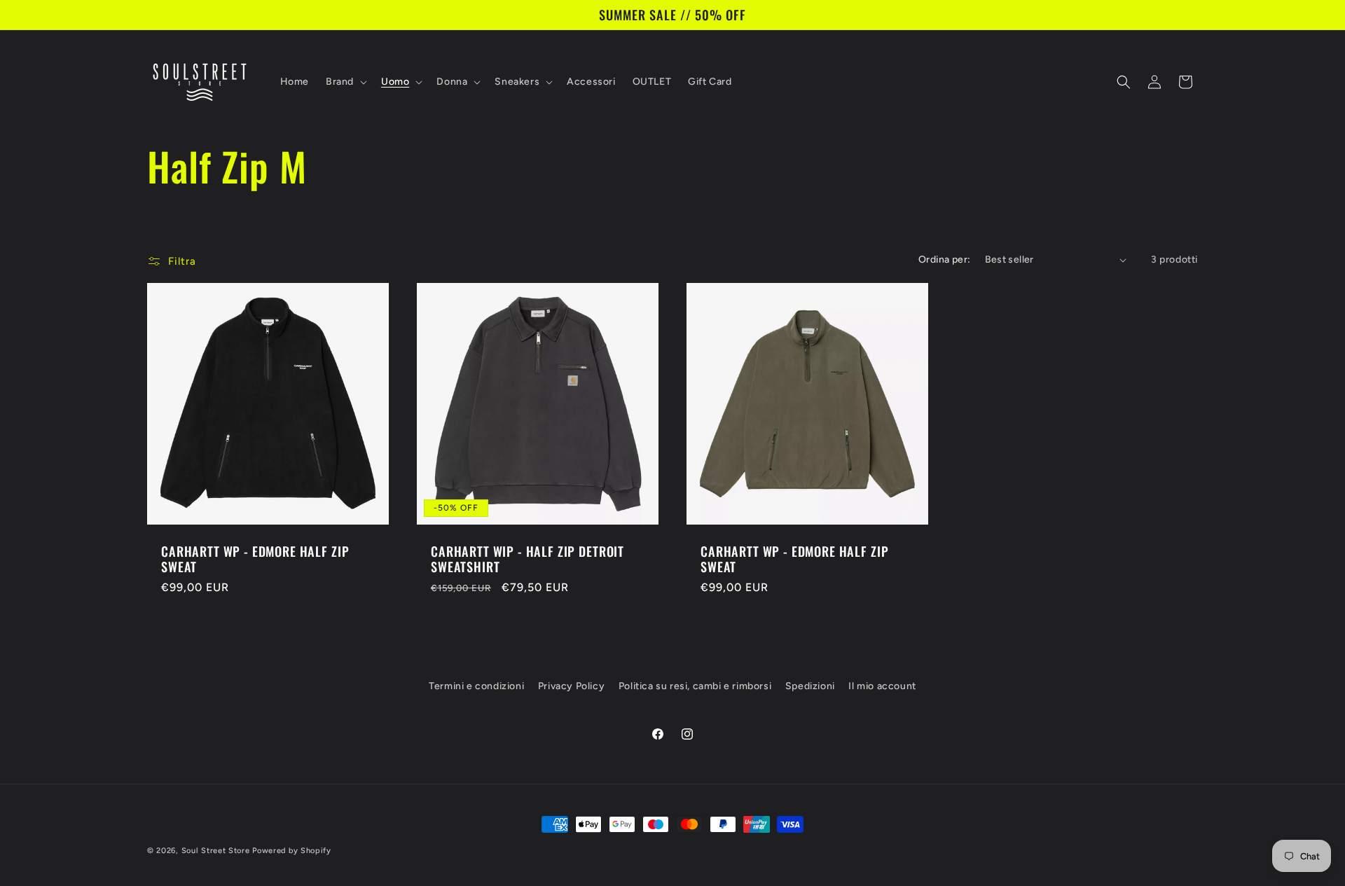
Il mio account (882, 686)
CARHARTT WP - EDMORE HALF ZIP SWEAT (255, 559)
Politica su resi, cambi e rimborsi (695, 686)
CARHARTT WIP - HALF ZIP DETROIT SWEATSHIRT (527, 559)
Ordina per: (944, 259)
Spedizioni (810, 686)
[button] (345, 82)
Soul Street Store (215, 850)
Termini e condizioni (476, 686)
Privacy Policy (571, 686)
